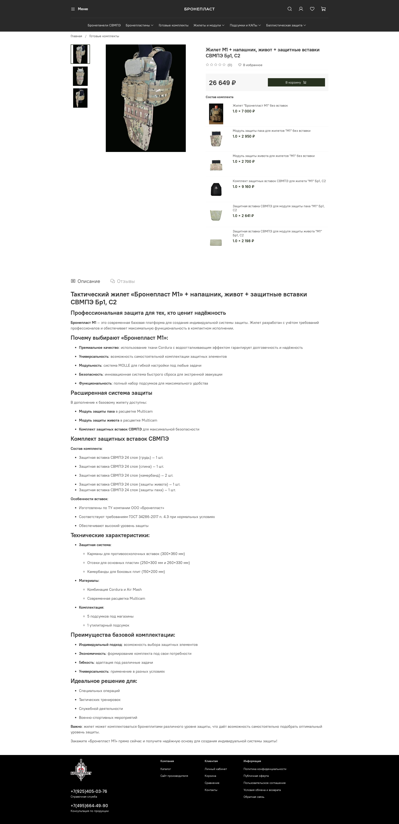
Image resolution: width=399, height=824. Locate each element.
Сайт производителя (174, 776)
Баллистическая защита (284, 25)
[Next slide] (191, 98)
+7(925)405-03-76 (89, 791)
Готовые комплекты (173, 25)
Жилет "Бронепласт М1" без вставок (260, 105)
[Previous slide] (100, 98)
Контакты (211, 790)
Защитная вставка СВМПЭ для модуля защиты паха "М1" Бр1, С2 (279, 208)
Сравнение (212, 783)
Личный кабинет (216, 769)
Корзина (210, 776)
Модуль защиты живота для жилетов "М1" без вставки (274, 156)
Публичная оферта (256, 776)
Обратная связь (254, 797)
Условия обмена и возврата (262, 790)
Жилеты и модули (207, 25)
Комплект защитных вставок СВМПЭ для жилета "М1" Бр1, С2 (279, 181)
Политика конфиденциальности (265, 769)
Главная (76, 36)
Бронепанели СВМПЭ (104, 25)
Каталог (165, 769)
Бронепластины (138, 25)
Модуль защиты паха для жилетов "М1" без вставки (271, 130)
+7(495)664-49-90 (89, 805)
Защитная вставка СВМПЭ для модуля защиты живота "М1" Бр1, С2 (277, 233)
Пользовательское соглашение (265, 783)
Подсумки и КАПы (243, 25)
